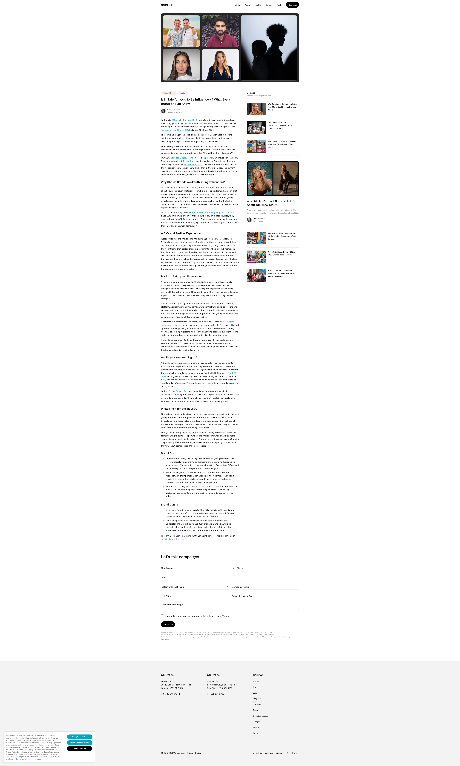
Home (256, 681)
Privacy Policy (194, 753)
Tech (279, 5)
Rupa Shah (208, 157)
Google (256, 721)
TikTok (256, 727)
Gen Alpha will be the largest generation (209, 212)
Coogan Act (181, 391)
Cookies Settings (79, 748)
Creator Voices (260, 715)
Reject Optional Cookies (79, 743)
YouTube (269, 753)
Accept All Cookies (79, 737)
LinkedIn (280, 753)
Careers (269, 5)
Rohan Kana (189, 161)
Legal (255, 733)
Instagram (257, 753)
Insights (258, 5)
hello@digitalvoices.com (173, 539)
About (238, 5)
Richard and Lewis (193, 164)
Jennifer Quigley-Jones (182, 157)
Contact (292, 4)
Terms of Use (10, 757)
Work (247, 5)
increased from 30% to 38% (175, 130)
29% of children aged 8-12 (184, 120)
